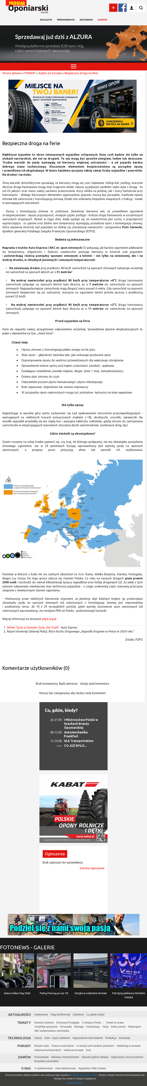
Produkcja (110, 1037)
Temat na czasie (115, 1022)
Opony (38, 1037)
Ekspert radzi (41, 1045)
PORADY (29, 73)
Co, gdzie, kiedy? (61, 710)
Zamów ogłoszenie (92, 868)
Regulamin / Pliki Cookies (92, 1068)
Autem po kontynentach (47, 1050)
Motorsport (134, 1026)
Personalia (66, 1026)
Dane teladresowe (65, 1068)
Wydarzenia (41, 1014)
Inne (88, 1050)
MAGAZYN (46, 19)
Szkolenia (78, 1014)
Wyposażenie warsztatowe (88, 1037)
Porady (24, 1046)
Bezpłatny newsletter (46, 1061)
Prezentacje (93, 1026)
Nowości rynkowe (44, 1022)
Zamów (102, 19)
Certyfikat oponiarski (46, 1026)
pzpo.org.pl (49, 618)
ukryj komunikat (75, 1083)
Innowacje (124, 1037)
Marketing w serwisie (129, 1045)
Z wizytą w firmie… (92, 1022)
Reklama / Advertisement (65, 1057)
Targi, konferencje (60, 1014)
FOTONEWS (27, 947)
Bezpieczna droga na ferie (81, 73)
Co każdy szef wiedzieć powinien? (95, 1045)
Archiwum (86, 19)
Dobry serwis (118, 1026)
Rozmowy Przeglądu (67, 1022)
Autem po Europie (50, 73)
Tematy (24, 1022)
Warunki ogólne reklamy (95, 1057)
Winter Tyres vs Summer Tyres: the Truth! (32, 627)
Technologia (19, 1038)
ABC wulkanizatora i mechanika (51, 1030)
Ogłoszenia (55, 854)
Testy (105, 1026)
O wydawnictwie (43, 1068)
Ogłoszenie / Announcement (127, 1057)
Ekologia (79, 1026)
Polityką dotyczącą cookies (84, 1075)
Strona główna (12, 73)
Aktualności (19, 1014)
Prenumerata (66, 19)
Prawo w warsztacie (63, 1045)
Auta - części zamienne (57, 1037)
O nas (26, 1068)
